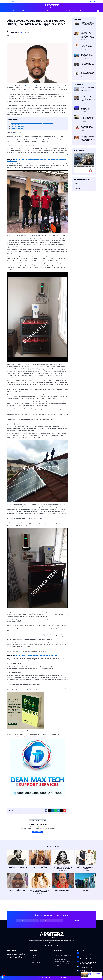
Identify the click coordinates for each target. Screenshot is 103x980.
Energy (30, 10)
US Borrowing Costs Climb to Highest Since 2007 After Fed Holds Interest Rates (88, 89)
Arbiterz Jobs (90, 10)
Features (82, 10)
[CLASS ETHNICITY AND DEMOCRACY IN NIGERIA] (25, 729)
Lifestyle (76, 10)
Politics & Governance (52, 10)
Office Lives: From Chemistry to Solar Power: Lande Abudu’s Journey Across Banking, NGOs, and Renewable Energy (63, 867)
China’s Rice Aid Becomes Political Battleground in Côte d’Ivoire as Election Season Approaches (87, 117)
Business (7, 10)
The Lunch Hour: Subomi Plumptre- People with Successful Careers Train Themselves (86, 45)
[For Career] (78, 970)
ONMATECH (63, 977)
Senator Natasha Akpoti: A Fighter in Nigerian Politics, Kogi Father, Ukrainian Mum (62, 889)
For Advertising (83, 966)
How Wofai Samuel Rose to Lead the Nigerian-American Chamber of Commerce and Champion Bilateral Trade (40, 890)
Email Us (81, 952)
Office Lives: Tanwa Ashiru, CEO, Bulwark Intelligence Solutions (35, 655)
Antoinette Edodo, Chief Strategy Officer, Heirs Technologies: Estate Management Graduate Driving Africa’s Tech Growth (87, 35)
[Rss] (95, 1)
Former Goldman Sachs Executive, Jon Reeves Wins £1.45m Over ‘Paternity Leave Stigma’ (88, 98)
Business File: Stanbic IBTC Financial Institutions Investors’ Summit (87, 108)
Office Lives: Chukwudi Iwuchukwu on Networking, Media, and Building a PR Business (86, 867)
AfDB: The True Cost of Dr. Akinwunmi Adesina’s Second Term (87, 64)
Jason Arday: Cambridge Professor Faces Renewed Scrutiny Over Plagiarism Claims (87, 128)
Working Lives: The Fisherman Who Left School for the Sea (87, 55)
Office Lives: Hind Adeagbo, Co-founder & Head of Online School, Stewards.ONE (17, 889)
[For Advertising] (78, 966)
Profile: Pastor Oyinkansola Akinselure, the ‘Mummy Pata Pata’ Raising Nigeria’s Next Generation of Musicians (87, 24)
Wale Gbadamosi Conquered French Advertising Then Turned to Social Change (17, 866)
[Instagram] (94, 1)
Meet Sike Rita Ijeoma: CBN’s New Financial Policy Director (86, 889)
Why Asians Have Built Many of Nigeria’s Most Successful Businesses (87, 73)
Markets (13, 10)
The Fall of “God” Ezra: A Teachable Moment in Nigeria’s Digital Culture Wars (40, 866)
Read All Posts (37, 831)
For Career (82, 970)
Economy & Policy (22, 10)
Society (61, 10)
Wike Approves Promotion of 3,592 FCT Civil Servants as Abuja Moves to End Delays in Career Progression (88, 138)
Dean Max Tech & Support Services (31, 85)
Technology (68, 10)
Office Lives (10, 17)
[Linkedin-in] (92, 1)
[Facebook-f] (88, 1)
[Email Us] (78, 953)
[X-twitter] (90, 1)
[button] (98, 11)
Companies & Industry (39, 10)
